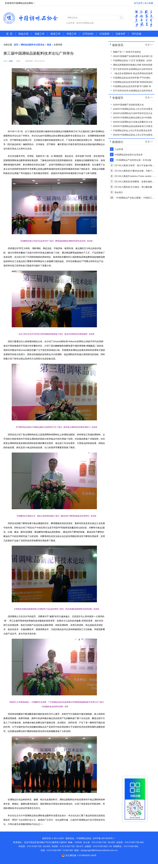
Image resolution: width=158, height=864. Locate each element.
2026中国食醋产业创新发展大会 (128, 104)
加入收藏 (148, 2)
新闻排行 (117, 142)
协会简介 (118, 192)
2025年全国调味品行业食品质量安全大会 (132, 121)
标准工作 (55, 33)
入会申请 (70, 22)
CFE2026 (88, 33)
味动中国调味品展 (85, 22)
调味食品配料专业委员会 (32, 44)
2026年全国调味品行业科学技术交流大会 (132, 113)
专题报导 (117, 98)
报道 (49, 44)
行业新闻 (104, 33)
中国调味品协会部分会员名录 (128, 154)
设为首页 (138, 2)
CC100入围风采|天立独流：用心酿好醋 (133, 186)
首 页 (9, 33)
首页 (16, 44)
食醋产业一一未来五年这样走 (127, 51)
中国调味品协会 (30, 18)
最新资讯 (117, 45)
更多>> (149, 44)
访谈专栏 (120, 33)
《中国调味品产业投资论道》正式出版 (132, 159)
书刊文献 (136, 33)
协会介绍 (23, 33)
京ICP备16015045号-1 (104, 838)
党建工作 (39, 33)
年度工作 (72, 33)
